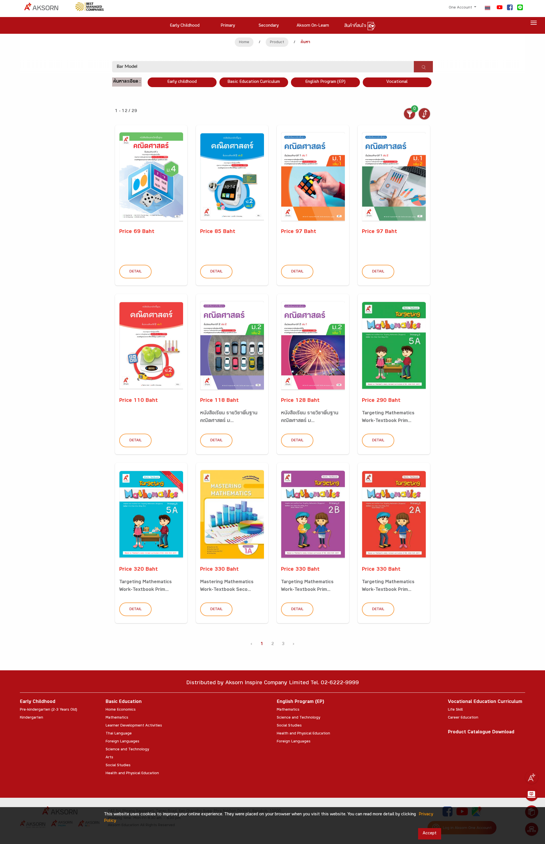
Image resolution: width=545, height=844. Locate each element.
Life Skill (455, 710)
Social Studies (118, 765)
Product (277, 42)
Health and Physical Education (132, 773)
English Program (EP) (325, 82)
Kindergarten (31, 718)
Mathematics (117, 718)
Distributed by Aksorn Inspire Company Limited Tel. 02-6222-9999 (272, 683)
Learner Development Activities (134, 726)
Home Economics (121, 710)
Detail (135, 272)
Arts (109, 757)
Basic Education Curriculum (253, 82)
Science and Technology (127, 749)
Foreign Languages (122, 742)
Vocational (397, 82)
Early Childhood (37, 702)
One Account (461, 8)
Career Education (463, 718)
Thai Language (119, 734)
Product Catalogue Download (481, 732)
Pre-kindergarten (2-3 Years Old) (48, 710)
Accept (430, 833)
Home (244, 42)
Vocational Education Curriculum (485, 702)
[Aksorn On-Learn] (531, 794)
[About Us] (531, 777)
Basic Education (124, 702)
